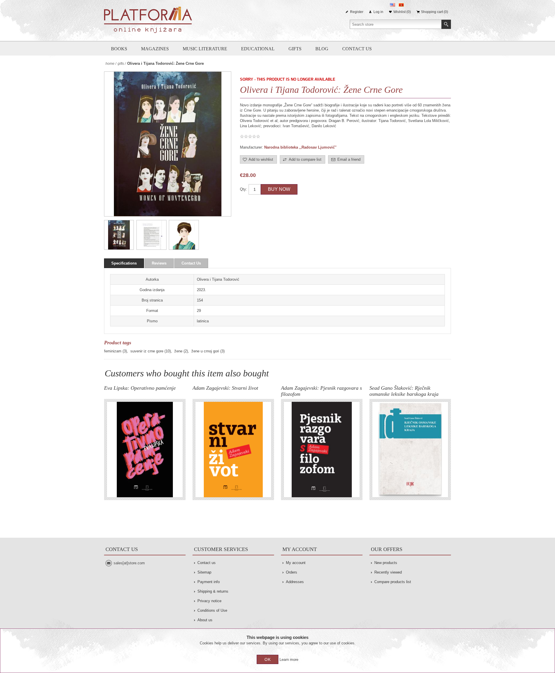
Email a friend (348, 159)
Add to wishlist (261, 159)
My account (296, 563)
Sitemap (204, 572)
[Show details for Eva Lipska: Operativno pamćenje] (145, 449)
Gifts (294, 48)
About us (204, 620)
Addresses (295, 582)
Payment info (208, 582)
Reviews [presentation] (159, 263)
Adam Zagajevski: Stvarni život (225, 388)
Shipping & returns (212, 591)
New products (385, 563)
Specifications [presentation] (124, 263)
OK (267, 659)
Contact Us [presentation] (191, 263)
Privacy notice (209, 601)
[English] (392, 4)
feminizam (112, 351)
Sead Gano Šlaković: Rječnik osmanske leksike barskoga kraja (404, 391)
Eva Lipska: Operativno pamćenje (140, 388)
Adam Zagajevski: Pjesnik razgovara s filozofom (321, 391)
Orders (291, 572)
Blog (321, 48)
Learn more (289, 659)
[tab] (124, 263)
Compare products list (392, 582)
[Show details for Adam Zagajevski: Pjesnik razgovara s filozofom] (322, 449)
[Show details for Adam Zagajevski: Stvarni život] (233, 449)
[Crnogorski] (401, 4)
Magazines (155, 48)
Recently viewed (388, 572)
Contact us (357, 48)
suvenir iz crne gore (146, 351)
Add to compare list (305, 159)
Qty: (243, 189)
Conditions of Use (212, 610)
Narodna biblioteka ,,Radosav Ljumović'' (300, 147)
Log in (378, 12)
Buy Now (279, 189)
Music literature (205, 48)
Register (356, 12)
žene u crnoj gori (205, 351)
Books (119, 48)
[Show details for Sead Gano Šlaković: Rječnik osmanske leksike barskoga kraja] (410, 449)
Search (446, 24)
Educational (258, 48)
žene (178, 351)
